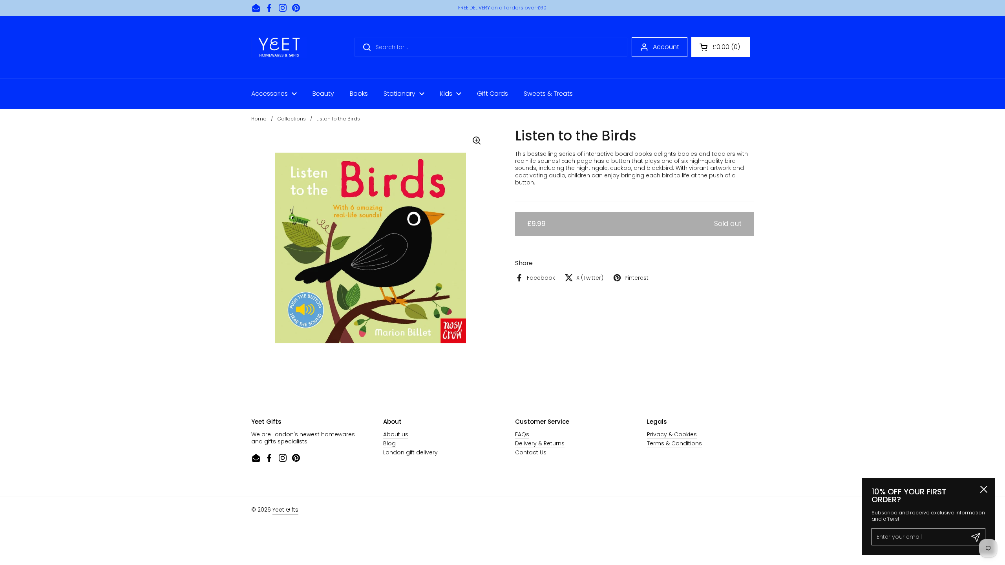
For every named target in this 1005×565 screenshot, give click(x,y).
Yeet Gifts (285, 510)
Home (259, 118)
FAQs (522, 434)
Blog (389, 443)
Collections (291, 118)
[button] (720, 47)
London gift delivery (410, 452)
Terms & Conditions (674, 443)
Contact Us (530, 452)
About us (395, 434)
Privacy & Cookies (672, 434)
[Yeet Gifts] (279, 47)
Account (666, 46)
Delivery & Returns (540, 443)
